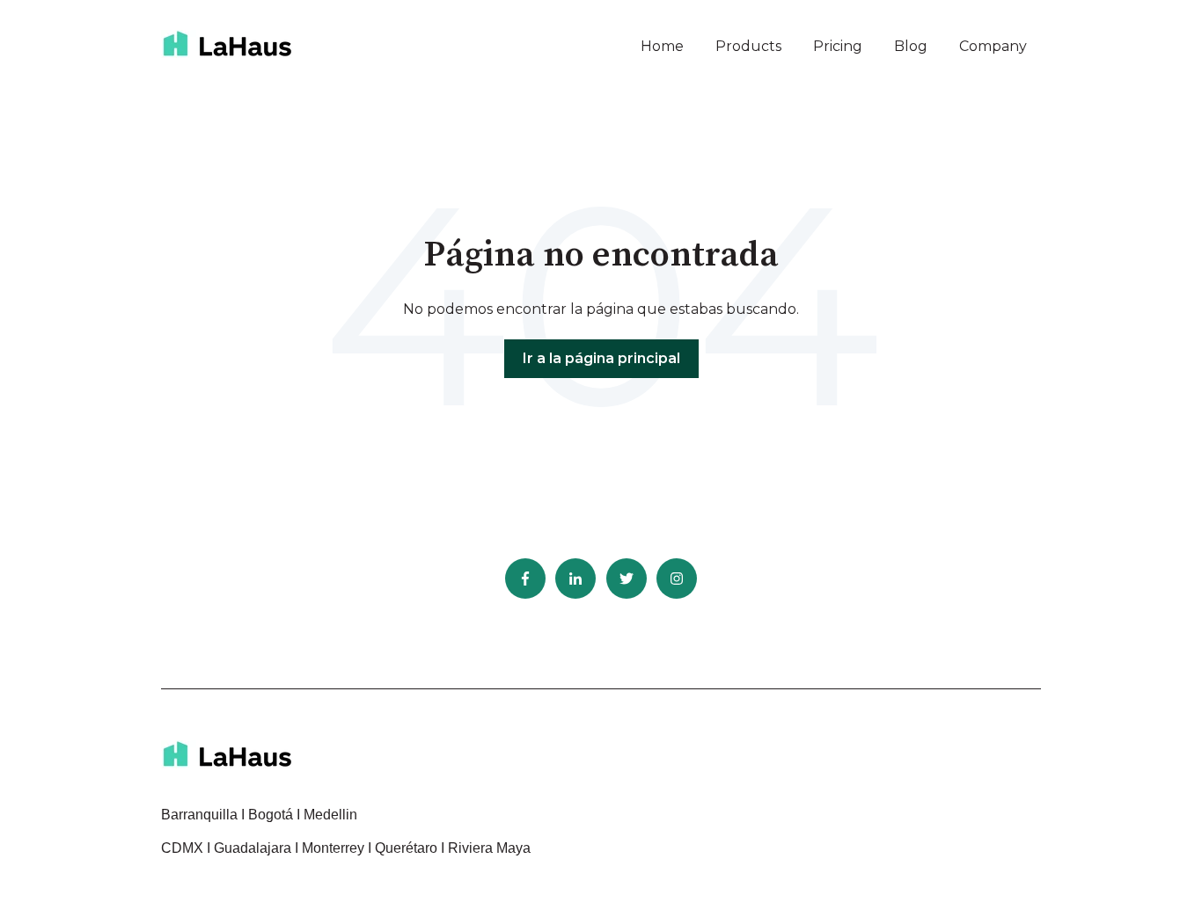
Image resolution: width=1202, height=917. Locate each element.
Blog (910, 46)
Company (993, 46)
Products (748, 46)
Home (662, 46)
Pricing (837, 46)
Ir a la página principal (601, 358)
